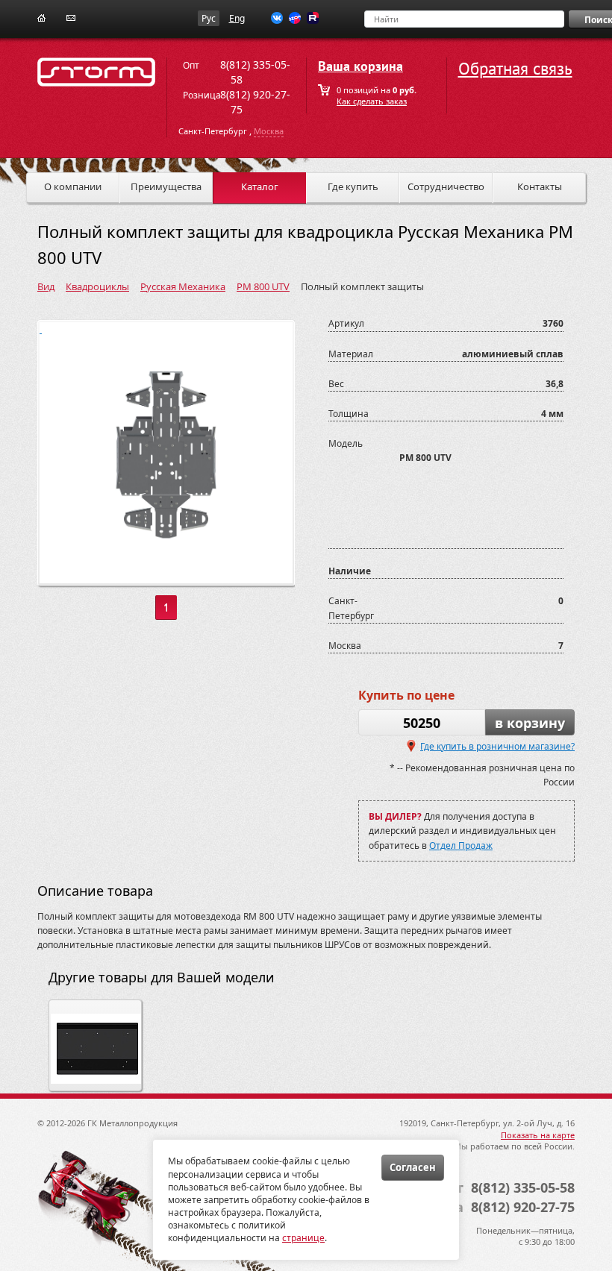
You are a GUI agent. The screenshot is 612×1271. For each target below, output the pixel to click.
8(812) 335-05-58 (523, 1187)
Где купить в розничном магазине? (497, 746)
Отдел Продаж (461, 845)
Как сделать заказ (372, 101)
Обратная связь (515, 69)
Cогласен (413, 1167)
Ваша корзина (360, 67)
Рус (209, 18)
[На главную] (41, 16)
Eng (237, 18)
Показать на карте (538, 1134)
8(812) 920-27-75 (523, 1207)
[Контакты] (70, 16)
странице (303, 1237)
